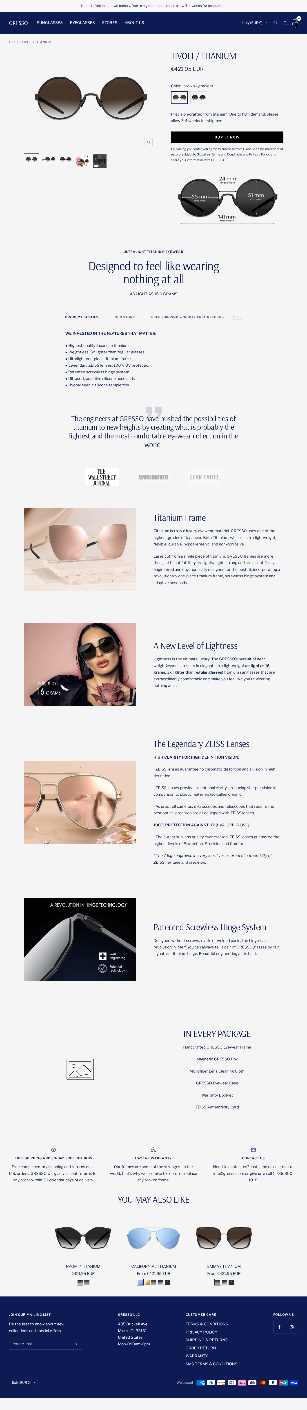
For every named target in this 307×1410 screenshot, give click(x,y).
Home (14, 42)
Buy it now (227, 137)
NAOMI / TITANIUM (83, 1266)
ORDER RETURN (201, 1348)
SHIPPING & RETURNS (207, 1340)
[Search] (276, 23)
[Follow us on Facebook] (279, 1327)
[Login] (285, 23)
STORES (109, 22)
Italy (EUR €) (252, 23)
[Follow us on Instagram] (292, 1327)
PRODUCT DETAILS (81, 317)
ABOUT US (134, 22)
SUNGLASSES (50, 22)
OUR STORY (125, 317)
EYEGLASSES (82, 22)
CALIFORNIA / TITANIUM (153, 1266)
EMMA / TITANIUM (224, 1266)
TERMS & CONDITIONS (207, 1324)
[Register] (76, 1343)
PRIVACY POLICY (201, 1332)
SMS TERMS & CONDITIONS (211, 1364)
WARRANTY (197, 1356)
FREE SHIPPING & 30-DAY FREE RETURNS (187, 317)
